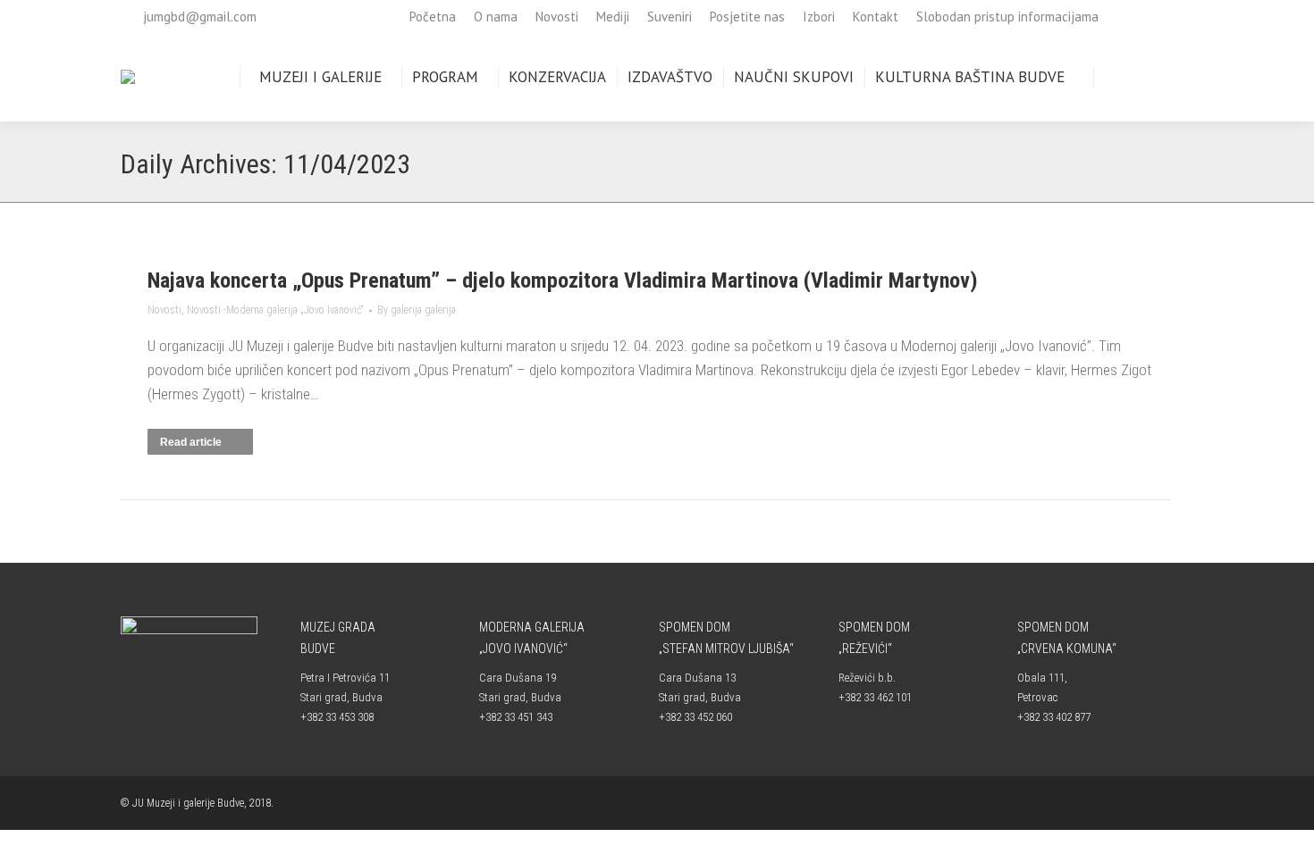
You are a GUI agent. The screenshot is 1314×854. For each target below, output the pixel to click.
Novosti (164, 310)
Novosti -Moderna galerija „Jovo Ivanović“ (275, 310)
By (416, 310)
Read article (191, 442)
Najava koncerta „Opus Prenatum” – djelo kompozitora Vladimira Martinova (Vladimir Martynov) (562, 280)
